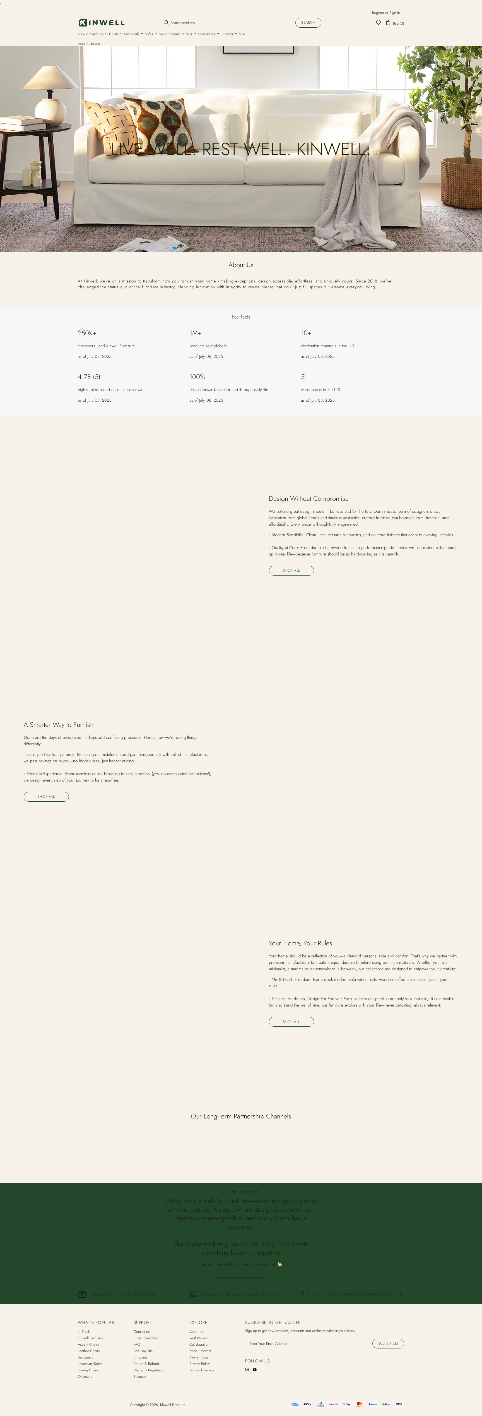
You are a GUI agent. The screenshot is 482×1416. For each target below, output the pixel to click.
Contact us (142, 1331)
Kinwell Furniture (102, 23)
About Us (196, 1331)
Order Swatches (146, 1338)
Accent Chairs (88, 1344)
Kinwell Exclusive (90, 1338)
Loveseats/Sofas (90, 1363)
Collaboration (199, 1344)
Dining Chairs (88, 1370)
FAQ (137, 1344)
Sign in (394, 12)
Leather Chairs (89, 1350)
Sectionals (85, 1357)
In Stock (84, 1331)
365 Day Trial (143, 1350)
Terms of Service (202, 1370)
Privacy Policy (199, 1363)
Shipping (140, 1357)
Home (81, 44)
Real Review (198, 1338)
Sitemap (140, 1376)
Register (378, 12)
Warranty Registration (149, 1370)
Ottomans (85, 1376)
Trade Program (200, 1350)
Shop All (291, 570)
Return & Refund (146, 1363)
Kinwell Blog (198, 1357)
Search (308, 22)
